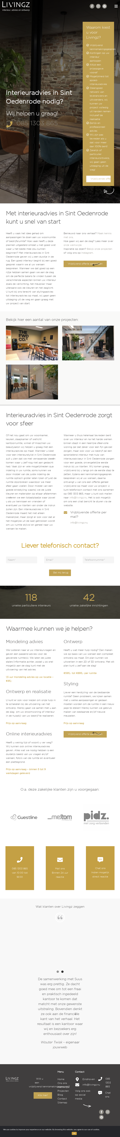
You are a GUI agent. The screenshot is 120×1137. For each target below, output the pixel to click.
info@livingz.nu (78, 497)
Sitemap (62, 1102)
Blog (60, 1095)
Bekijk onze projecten (99, 249)
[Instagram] (98, 6)
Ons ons (62, 1083)
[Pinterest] (104, 6)
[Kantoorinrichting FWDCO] (32, 343)
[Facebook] (92, 6)
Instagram (87, 253)
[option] (60, 1013)
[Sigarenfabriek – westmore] (88, 343)
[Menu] (116, 6)
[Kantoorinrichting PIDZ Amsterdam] (32, 382)
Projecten (63, 1091)
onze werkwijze (73, 245)
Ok (74, 1133)
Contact (62, 1098)
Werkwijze (64, 1087)
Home (61, 1079)
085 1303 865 (37, 123)
